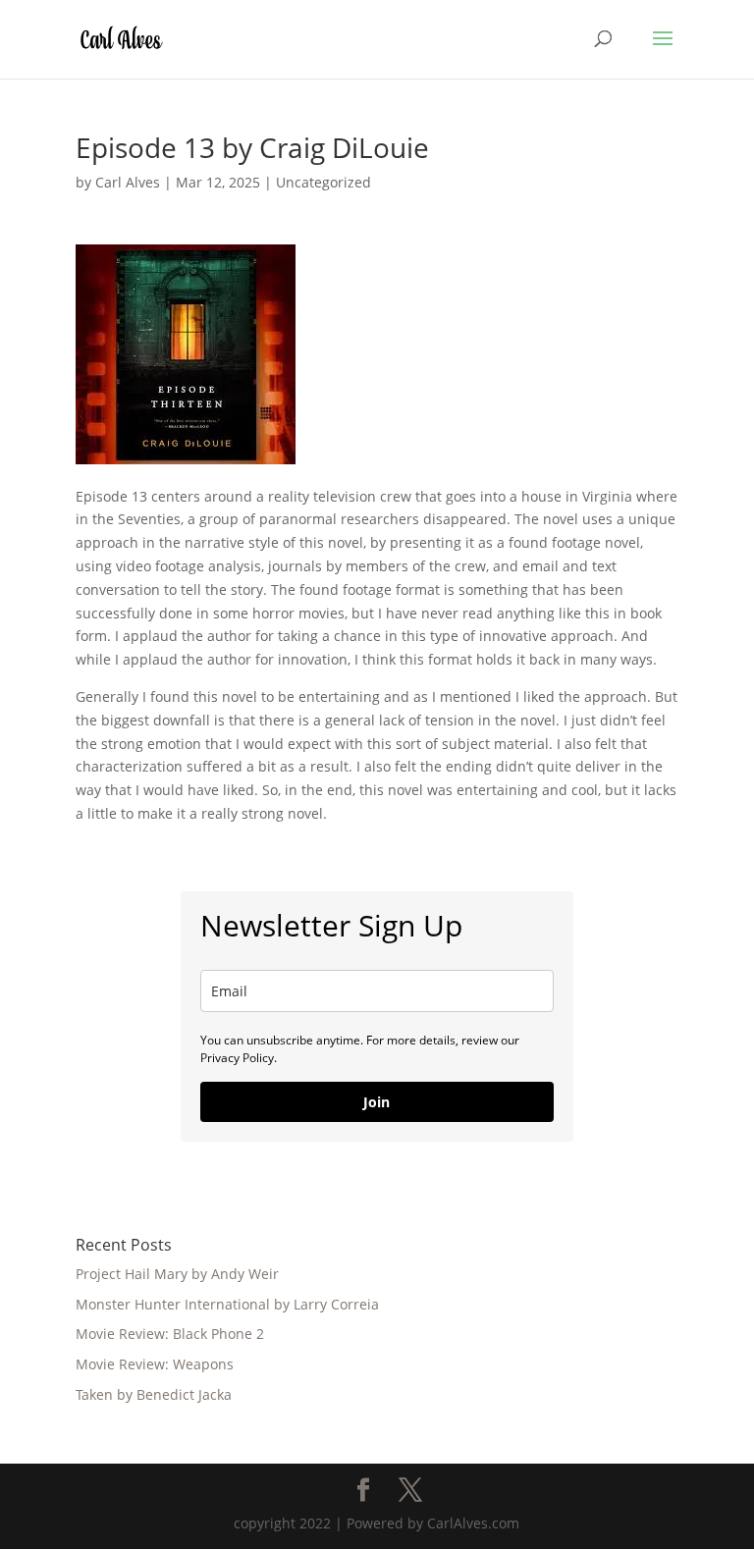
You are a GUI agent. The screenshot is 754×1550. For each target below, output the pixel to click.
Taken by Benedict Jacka (154, 1394)
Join (376, 1102)
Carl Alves (127, 182)
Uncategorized (323, 182)
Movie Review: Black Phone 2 (170, 1333)
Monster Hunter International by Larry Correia (227, 1304)
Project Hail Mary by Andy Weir (177, 1273)
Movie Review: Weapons (155, 1364)
